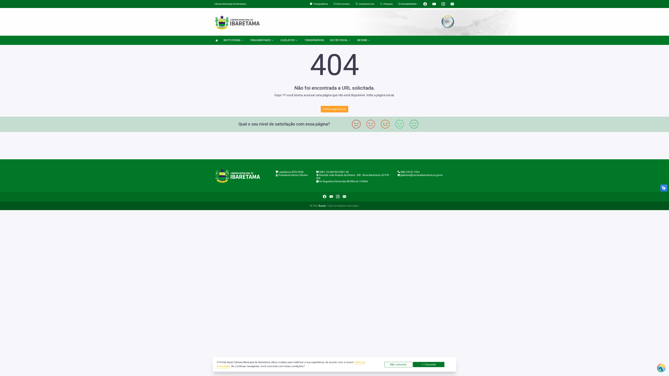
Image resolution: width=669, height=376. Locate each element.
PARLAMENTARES (261, 40)
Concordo (430, 364)
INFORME (362, 40)
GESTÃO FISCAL (339, 40)
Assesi (322, 205)
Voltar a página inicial (334, 109)
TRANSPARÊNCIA (314, 40)
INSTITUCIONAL (232, 40)
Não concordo (398, 364)
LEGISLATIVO (287, 40)
